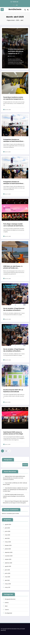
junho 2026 (7, 531)
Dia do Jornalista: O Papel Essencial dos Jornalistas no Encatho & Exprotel (13, 309)
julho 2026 (7, 528)
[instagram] (15, 5)
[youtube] (17, 5)
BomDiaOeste (15, 9)
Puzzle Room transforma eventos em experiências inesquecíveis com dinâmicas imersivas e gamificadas (13, 98)
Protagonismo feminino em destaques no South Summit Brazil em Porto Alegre (13, 140)
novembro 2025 (8, 556)
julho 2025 (7, 570)
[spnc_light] (28, 10)
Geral (6, 606)
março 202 (7, 587)
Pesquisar (8, 460)
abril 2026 (7, 538)
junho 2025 (7, 573)
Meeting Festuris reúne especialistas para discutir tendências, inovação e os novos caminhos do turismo (14, 478)
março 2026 (8, 542)
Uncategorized (8, 613)
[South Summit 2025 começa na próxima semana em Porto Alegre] (15, 417)
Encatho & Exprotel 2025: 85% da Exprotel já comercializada (13, 390)
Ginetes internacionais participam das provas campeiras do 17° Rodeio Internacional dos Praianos (16, 51)
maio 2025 (7, 576)
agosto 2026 (8, 524)
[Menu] (2, 9)
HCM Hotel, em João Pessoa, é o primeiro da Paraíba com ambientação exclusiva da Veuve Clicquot (13, 267)
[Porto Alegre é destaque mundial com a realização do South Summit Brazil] (15, 209)
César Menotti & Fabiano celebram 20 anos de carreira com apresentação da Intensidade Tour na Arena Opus (15, 489)
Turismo (7, 609)
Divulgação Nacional (10, 599)
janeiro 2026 (8, 549)
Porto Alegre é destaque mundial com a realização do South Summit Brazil (13, 225)
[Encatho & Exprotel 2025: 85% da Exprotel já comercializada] (15, 375)
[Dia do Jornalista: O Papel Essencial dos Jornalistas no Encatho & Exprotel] (15, 294)
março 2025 (8, 583)
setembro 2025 (8, 563)
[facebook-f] (13, 5)
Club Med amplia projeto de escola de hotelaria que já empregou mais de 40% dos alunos (14, 496)
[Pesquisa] (25, 10)
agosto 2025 (8, 566)
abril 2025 (7, 580)
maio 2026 (7, 535)
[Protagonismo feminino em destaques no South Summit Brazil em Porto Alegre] (15, 125)
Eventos (7, 602)
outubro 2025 (8, 559)
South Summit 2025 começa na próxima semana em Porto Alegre (13, 433)
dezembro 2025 (8, 552)
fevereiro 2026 (8, 545)
